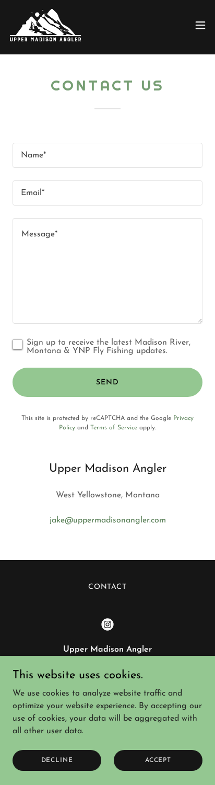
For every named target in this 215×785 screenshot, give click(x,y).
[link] (45, 25)
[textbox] (107, 155)
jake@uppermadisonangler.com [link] (108, 520)
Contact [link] (107, 587)
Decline (57, 760)
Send (107, 382)
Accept (158, 760)
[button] (200, 25)
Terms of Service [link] (113, 428)
